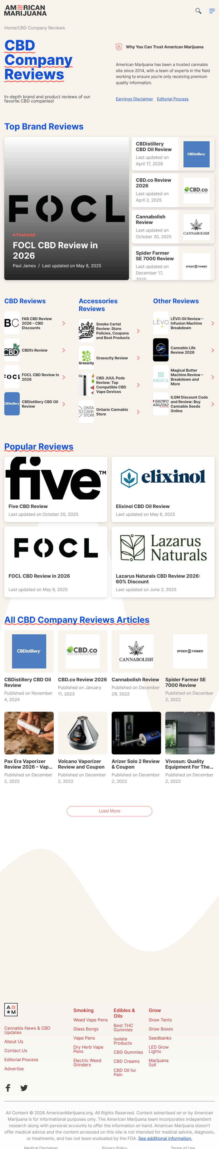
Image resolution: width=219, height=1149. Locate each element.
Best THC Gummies (123, 1028)
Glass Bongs (86, 1029)
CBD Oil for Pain (125, 1073)
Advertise (14, 1069)
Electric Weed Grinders (87, 1063)
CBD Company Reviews (41, 28)
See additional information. (165, 1139)
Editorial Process (173, 99)
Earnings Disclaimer (134, 99)
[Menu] (212, 11)
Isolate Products (123, 1041)
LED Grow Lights (159, 1049)
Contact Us (15, 1051)
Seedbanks (160, 1038)
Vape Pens (84, 1038)
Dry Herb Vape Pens (88, 1049)
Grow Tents (160, 1020)
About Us (13, 1042)
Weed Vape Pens (90, 1020)
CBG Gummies (128, 1052)
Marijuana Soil (159, 1063)
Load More (109, 811)
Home (10, 28)
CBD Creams (127, 1062)
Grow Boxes (161, 1029)
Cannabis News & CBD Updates (27, 1030)
